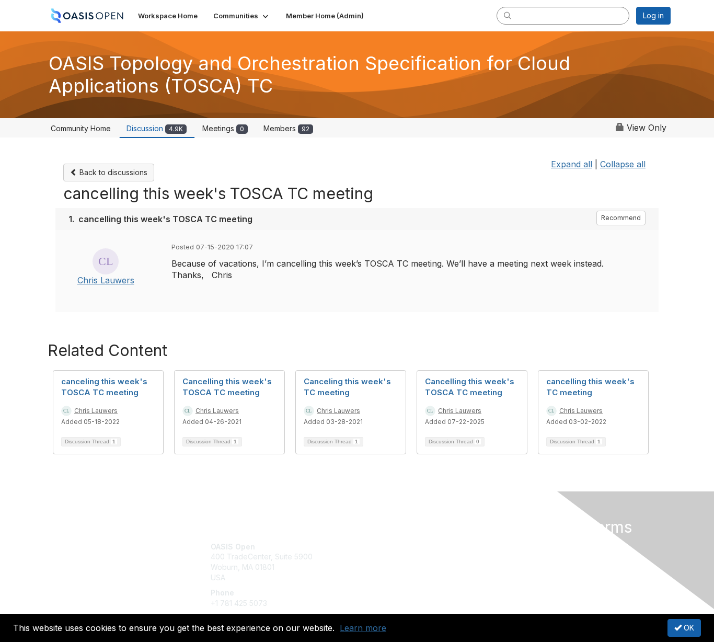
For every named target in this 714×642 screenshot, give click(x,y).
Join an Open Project (397, 561)
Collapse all (623, 164)
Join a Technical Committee (408, 577)
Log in (653, 15)
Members (286, 128)
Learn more (363, 628)
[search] (508, 15)
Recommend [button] (621, 218)
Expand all (571, 164)
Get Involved (383, 546)
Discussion (154, 128)
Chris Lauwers (105, 280)
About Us (528, 546)
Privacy (525, 556)
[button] (241, 16)
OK (688, 627)
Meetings (223, 128)
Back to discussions (112, 172)
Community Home (81, 128)
